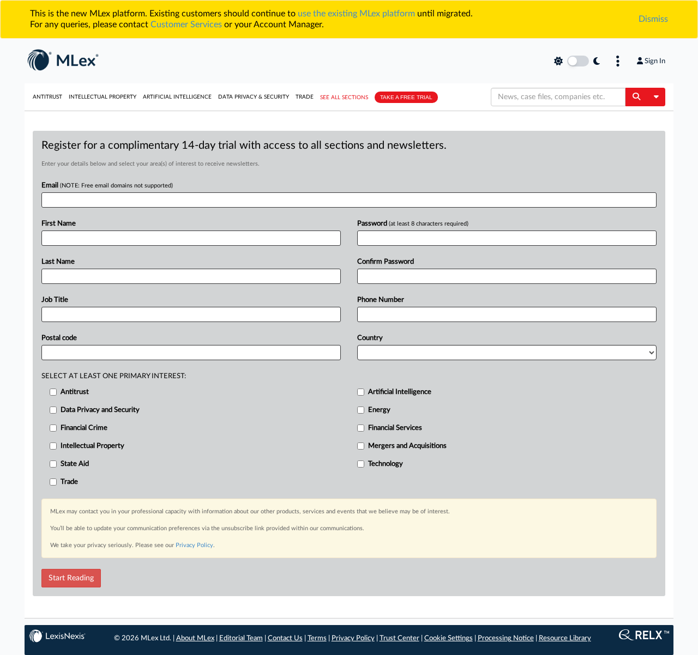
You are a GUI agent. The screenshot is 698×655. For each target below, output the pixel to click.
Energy (379, 410)
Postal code (59, 338)
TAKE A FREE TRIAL (406, 97)
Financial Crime (84, 428)
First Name (58, 223)
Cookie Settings (448, 638)
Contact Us (285, 638)
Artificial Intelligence (177, 97)
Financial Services (395, 428)
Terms (317, 638)
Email (107, 185)
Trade (305, 97)
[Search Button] (636, 97)
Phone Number (380, 300)
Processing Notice (506, 638)
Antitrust (47, 97)
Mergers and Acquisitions (407, 446)
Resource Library (565, 638)
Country (370, 338)
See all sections (344, 97)
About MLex (195, 638)
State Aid (75, 464)
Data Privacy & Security (253, 97)
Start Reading (71, 578)
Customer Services (186, 24)
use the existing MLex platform (356, 13)
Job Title (54, 300)
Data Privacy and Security (100, 410)
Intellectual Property (102, 97)
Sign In (655, 61)
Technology (385, 464)
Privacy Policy (194, 545)
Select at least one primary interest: (113, 376)
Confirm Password (385, 261)
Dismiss (653, 19)
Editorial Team (241, 638)
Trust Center (399, 638)
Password (412, 223)
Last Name (58, 261)
